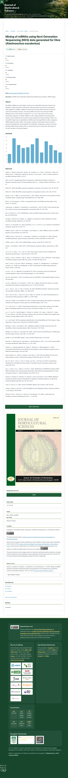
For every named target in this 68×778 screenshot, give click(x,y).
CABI (30, 650)
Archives (13, 31)
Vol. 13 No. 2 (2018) (22, 31)
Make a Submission (34, 406)
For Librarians (8, 591)
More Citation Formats (14, 574)
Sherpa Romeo (42, 652)
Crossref (40, 656)
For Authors (8, 588)
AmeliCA (50, 648)
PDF (35, 494)
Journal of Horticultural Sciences (11, 7)
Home (7, 31)
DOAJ (16, 652)
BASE (26, 650)
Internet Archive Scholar (17, 660)
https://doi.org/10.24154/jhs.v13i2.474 (18, 93)
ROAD (53, 650)
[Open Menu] (2, 2)
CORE (12, 652)
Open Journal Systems (11, 597)
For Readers (8, 586)
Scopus (12, 656)
